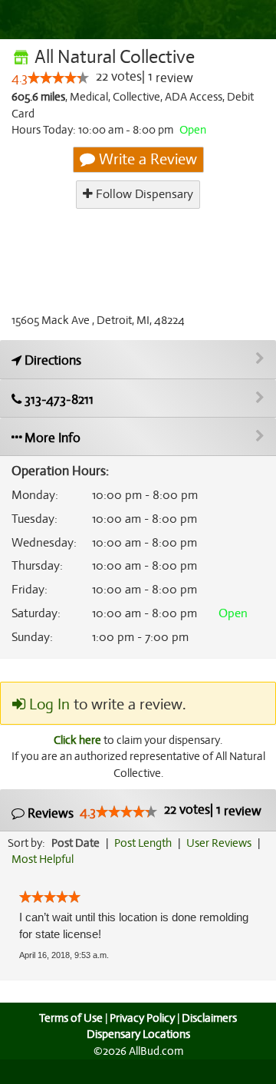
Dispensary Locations (138, 1034)
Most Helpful (43, 859)
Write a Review (146, 159)
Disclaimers (209, 1018)
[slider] (58, 77)
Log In (47, 704)
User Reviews (218, 843)
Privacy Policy (142, 1018)
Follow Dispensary (143, 194)
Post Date (75, 843)
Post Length (143, 843)
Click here (77, 740)
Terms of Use (71, 1018)
